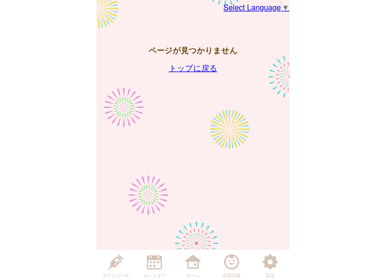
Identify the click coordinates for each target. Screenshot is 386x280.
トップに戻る (193, 67)
